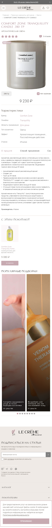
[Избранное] (48, 8)
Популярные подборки (19, 271)
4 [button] (24, 413)
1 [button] (17, 413)
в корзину (10, 263)
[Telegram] (7, 469)
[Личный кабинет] (43, 8)
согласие (11, 459)
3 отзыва (47, 36)
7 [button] (32, 413)
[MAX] (16, 469)
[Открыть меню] (3, 8)
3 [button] (22, 413)
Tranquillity (25, 120)
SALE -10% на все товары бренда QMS (26, 2)
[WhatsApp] (11, 469)
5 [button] (27, 413)
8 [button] (34, 413)
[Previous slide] (2, 2)
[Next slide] (50, 2)
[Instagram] (2, 469)
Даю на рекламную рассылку (17, 459)
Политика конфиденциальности (16, 515)
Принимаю (26, 521)
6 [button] (29, 413)
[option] (9, 245)
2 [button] (20, 413)
